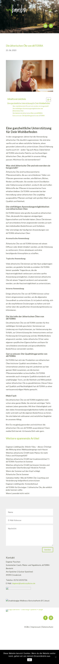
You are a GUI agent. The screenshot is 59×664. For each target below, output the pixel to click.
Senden (47, 549)
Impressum (35, 627)
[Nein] (55, 657)
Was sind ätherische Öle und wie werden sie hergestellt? (31, 106)
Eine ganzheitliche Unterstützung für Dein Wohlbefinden (28, 103)
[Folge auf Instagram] (45, 26)
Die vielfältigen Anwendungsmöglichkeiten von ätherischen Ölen (28, 109)
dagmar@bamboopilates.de (23, 583)
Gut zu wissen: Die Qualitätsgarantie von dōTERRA (29, 115)
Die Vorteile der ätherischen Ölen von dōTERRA (28, 113)
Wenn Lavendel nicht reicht (18, 493)
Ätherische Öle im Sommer (17, 474)
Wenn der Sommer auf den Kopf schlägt (23, 471)
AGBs (26, 627)
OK (29, 660)
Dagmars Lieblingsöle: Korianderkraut (22, 484)
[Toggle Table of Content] (47, 99)
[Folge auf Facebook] (51, 26)
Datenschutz (47, 627)
